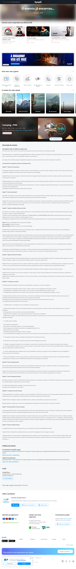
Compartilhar (57, 139)
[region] (17, 562)
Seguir (16, 505)
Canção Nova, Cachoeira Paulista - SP (25, 130)
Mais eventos (44, 505)
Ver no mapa (8, 478)
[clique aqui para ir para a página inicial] (38, 2)
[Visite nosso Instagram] (66, 561)
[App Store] (5, 541)
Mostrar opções (70, 545)
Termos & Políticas (21, 560)
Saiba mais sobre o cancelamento (11, 455)
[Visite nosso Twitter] (70, 561)
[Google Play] (12, 541)
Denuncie (25, 485)
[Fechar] (30, 558)
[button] (6, 559)
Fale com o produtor (29, 505)
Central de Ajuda (67, 518)
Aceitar (24, 563)
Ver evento (38, 16)
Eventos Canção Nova (15, 2)
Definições (10, 563)
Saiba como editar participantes (10, 461)
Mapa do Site (38, 557)
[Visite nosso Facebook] (73, 561)
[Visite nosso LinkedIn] (63, 561)
